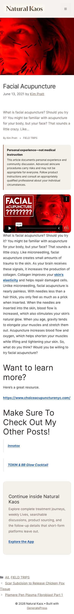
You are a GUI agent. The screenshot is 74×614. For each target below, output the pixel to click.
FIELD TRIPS (20, 577)
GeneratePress (37, 608)
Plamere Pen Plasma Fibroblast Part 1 (34, 595)
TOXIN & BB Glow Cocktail (28, 465)
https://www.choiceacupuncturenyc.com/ (36, 398)
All (7, 577)
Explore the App (21, 542)
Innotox (14, 446)
